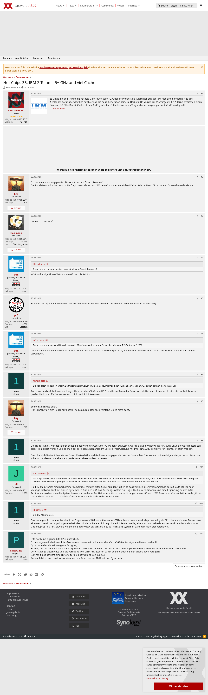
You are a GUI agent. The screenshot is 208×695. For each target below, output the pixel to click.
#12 (201, 533)
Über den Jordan (20, 244)
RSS (78, 625)
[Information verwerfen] (201, 67)
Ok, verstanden (178, 686)
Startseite (196, 636)
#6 (202, 333)
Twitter (79, 611)
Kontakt (10, 605)
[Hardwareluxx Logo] (19, 5)
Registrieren (54, 58)
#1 (202, 93)
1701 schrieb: (39, 473)
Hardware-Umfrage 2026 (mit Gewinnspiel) (63, 67)
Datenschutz (13, 596)
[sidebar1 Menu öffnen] (201, 5)
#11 (201, 503)
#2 (202, 176)
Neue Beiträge (21, 58)
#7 (202, 374)
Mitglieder (38, 58)
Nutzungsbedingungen (157, 636)
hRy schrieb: (39, 264)
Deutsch (30, 636)
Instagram (81, 618)
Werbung (11, 615)
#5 (202, 298)
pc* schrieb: (38, 340)
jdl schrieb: (38, 509)
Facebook (81, 596)
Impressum (12, 593)
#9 (202, 440)
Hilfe (187, 636)
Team (9, 609)
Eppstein (23, 326)
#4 (202, 257)
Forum (6, 58)
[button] (64, 5)
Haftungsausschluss (17, 599)
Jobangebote (13, 612)
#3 (202, 216)
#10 (201, 467)
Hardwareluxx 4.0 (13, 636)
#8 (202, 401)
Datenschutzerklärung (157, 678)
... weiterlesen (57, 108)
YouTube (80, 603)
